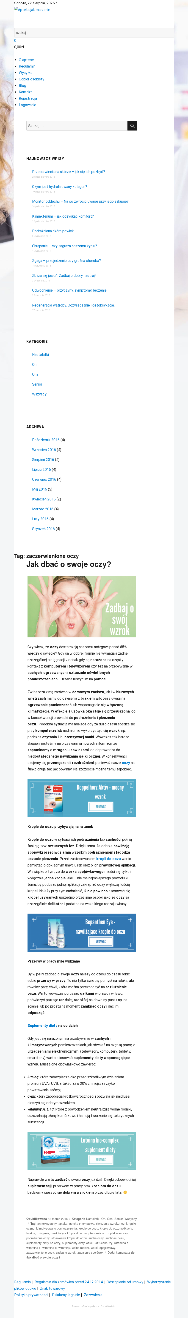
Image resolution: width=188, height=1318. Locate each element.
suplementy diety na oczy (43, 1243)
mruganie (43, 1233)
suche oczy (96, 1238)
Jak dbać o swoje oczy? (68, 563)
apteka (62, 1223)
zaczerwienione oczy (40, 1252)
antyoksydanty (47, 1223)
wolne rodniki (80, 1247)
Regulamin (27, 66)
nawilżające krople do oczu (69, 1233)
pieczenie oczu (98, 1233)
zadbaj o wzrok (66, 1252)
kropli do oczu (108, 859)
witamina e (49, 1247)
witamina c (33, 1247)
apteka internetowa (81, 1223)
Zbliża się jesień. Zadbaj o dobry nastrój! (64, 275)
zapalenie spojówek (90, 1252)
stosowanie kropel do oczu (69, 1238)
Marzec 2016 (42, 509)
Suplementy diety (42, 1025)
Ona (35, 374)
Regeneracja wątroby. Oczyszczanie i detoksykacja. (73, 305)
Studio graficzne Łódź (93, 1306)
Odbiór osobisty (31, 79)
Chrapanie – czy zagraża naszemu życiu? (64, 246)
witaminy (64, 1247)
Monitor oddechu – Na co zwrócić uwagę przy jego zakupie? (80, 201)
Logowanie (27, 105)
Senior (37, 384)
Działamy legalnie (66, 1295)
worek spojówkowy (103, 1247)
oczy (126, 763)
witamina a (121, 1243)
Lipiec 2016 (41, 469)
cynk (124, 1223)
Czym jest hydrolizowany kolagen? (59, 187)
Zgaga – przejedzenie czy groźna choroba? (66, 260)
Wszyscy (39, 394)
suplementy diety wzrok (78, 1243)
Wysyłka (25, 73)
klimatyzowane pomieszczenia (56, 1228)
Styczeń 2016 (43, 529)
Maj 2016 (39, 489)
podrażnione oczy (38, 1238)
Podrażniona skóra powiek (53, 231)
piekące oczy (119, 1233)
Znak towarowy (52, 1288)
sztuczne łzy (103, 1243)
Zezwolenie (93, 1295)
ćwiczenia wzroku (107, 1223)
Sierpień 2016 (43, 459)
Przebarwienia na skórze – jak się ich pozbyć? (68, 172)
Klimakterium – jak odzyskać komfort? (63, 216)
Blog (22, 85)
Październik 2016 (46, 440)
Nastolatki (40, 354)
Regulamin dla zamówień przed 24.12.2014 (69, 1282)
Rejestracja (28, 98)
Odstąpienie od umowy (125, 1282)
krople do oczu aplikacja (116, 1228)
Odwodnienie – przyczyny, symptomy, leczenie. (69, 290)
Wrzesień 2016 (44, 450)
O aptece (26, 60)
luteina (30, 1233)
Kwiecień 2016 (44, 499)
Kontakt (25, 92)
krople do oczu (88, 1228)
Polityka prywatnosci (31, 1295)
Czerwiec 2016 (44, 479)
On (34, 364)
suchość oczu (114, 1238)
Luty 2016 (40, 519)
